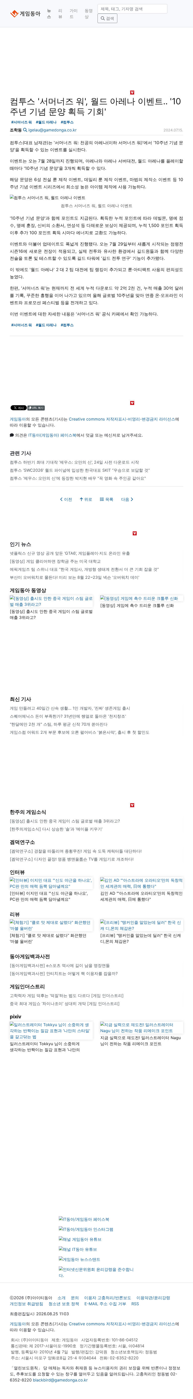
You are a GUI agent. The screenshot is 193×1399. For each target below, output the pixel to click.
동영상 (89, 13)
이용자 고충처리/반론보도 (107, 1297)
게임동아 (18, 419)
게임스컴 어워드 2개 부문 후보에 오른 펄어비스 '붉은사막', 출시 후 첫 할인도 (80, 732)
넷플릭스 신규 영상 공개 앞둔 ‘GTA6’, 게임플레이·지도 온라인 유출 (70, 553)
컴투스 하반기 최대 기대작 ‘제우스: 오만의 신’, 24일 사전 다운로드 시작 (74, 462)
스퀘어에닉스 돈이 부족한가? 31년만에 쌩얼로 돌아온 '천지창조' (68, 716)
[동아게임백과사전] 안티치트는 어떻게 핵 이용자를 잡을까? (64, 973)
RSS (135, 1303)
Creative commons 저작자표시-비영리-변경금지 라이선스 (122, 419)
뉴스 (49, 13)
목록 (108, 499)
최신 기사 (20, 699)
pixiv (15, 1017)
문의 (75, 1297)
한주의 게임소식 (28, 812)
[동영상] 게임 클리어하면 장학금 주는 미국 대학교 (55, 561)
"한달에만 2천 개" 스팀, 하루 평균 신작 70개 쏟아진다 (59, 724)
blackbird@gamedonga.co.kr (60, 1379)
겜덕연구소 (22, 842)
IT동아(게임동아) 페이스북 (52, 435)
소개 (62, 1297)
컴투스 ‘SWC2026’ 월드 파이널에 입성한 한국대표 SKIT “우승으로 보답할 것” (80, 470)
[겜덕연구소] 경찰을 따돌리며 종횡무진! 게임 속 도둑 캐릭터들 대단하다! (75, 851)
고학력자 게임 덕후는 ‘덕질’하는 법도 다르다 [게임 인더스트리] (67, 995)
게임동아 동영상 (28, 590)
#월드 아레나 (46, 122)
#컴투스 (67, 122)
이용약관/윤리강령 (153, 1297)
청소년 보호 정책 (64, 1303)
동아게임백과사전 (30, 956)
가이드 (74, 13)
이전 (67, 499)
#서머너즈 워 (21, 122)
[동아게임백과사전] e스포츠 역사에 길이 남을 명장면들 (60, 965)
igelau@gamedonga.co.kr (52, 129)
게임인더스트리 (27, 986)
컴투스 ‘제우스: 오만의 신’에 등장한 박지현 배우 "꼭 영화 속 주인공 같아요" (78, 478)
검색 (109, 18)
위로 (87, 499)
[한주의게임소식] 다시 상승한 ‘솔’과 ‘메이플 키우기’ (56, 829)
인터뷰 (17, 872)
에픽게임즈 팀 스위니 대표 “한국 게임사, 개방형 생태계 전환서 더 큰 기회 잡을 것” (84, 569)
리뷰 (60, 13)
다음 (125, 499)
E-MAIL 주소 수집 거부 (105, 1303)
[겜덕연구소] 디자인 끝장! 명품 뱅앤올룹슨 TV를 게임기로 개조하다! (71, 859)
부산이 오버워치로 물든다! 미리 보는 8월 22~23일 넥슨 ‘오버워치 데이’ (74, 577)
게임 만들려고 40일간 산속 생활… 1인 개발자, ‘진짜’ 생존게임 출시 (70, 708)
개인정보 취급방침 (26, 1303)
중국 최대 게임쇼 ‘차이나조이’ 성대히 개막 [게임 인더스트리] (65, 1003)
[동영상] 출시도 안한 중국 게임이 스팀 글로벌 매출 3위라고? (65, 821)
